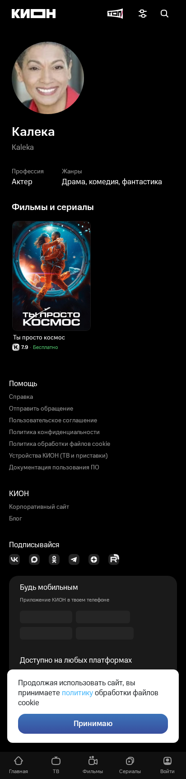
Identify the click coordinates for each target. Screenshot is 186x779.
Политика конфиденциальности (54, 432)
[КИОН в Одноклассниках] (57, 559)
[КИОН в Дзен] (96, 559)
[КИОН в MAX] (37, 559)
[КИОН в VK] (17, 559)
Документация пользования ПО (54, 468)
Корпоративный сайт (39, 507)
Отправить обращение (41, 409)
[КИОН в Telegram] (77, 559)
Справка (21, 397)
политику (77, 693)
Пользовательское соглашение (53, 420)
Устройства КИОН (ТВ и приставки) (58, 456)
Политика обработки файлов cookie (59, 444)
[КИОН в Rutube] (116, 559)
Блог (15, 519)
